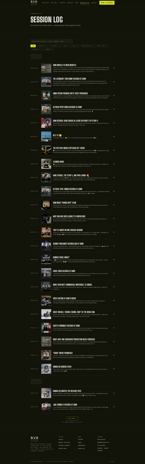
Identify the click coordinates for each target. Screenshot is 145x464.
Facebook (99, 450)
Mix (75, 46)
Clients (62, 2)
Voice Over (102, 46)
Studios (70, 2)
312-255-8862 (101, 445)
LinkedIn (106, 448)
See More (72, 418)
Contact (94, 2)
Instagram (100, 448)
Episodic (42, 46)
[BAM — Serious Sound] (34, 2)
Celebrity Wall (81, 445)
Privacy (112, 461)
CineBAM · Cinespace (64, 445)
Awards (49, 49)
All (33, 46)
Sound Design (87, 46)
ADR (66, 46)
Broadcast (36, 49)
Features (55, 46)
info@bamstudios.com (103, 442)
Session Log (84, 2)
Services (45, 2)
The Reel (54, 2)
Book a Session (107, 2)
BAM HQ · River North (64, 442)
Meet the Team (62, 448)
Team (76, 2)
